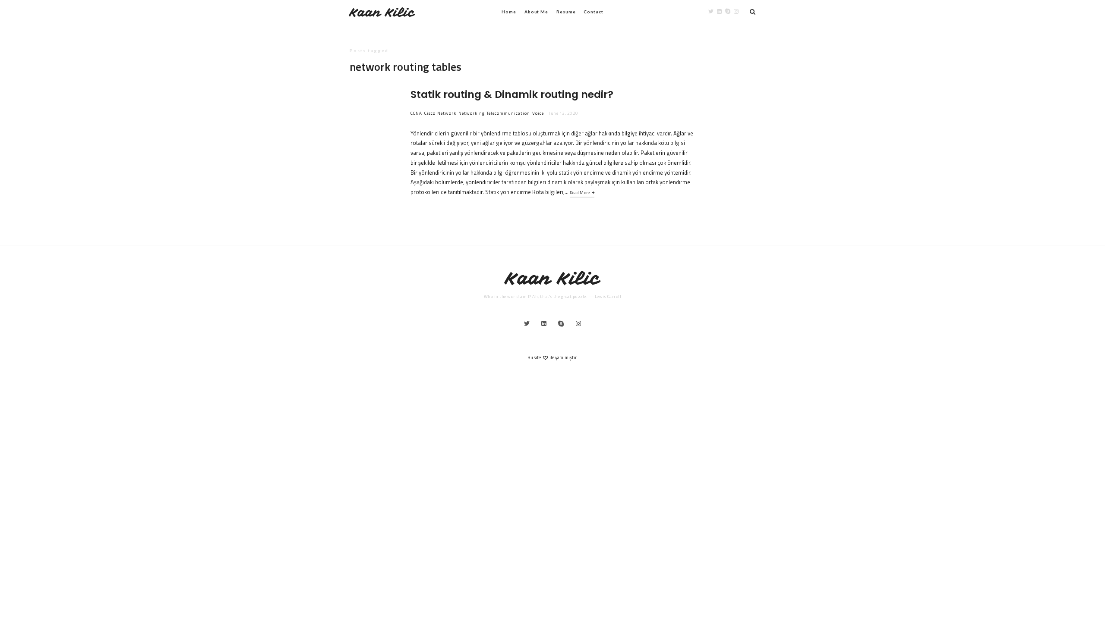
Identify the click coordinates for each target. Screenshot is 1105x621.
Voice (538, 113)
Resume (565, 11)
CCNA (416, 113)
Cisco (430, 113)
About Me (536, 11)
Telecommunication (508, 113)
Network (446, 113)
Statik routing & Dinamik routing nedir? (511, 94)
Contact (593, 11)
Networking (471, 113)
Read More (580, 192)
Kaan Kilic (382, 12)
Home (509, 11)
